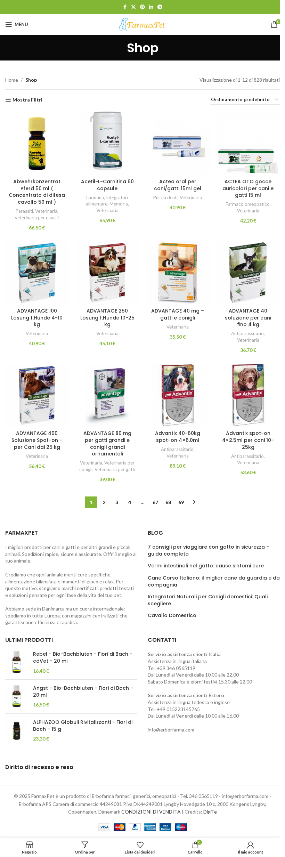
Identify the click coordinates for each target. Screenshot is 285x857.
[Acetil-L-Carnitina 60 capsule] (107, 143)
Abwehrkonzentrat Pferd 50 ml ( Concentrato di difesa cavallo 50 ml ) (37, 191)
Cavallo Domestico (172, 615)
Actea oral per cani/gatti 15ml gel (177, 185)
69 (181, 502)
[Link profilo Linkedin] (151, 7)
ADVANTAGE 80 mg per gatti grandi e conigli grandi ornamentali (107, 443)
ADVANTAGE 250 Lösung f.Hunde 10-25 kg (107, 317)
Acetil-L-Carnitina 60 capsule (107, 185)
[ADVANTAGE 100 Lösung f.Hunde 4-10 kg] (37, 273)
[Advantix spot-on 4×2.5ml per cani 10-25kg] (248, 395)
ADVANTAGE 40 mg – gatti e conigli (177, 314)
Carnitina (95, 197)
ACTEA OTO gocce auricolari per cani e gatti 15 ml (248, 188)
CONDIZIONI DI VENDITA (151, 812)
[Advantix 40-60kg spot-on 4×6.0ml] (178, 395)
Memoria (118, 204)
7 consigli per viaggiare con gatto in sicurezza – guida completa (208, 550)
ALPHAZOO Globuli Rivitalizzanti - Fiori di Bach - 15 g (82, 726)
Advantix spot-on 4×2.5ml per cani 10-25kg (248, 440)
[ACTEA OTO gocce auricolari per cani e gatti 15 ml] (248, 143)
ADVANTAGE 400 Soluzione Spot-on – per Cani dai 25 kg (37, 440)
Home (11, 80)
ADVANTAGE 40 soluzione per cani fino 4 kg (248, 317)
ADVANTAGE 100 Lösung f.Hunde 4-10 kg (37, 317)
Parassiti (24, 211)
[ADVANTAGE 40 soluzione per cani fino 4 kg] (248, 273)
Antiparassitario (247, 333)
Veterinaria (46, 211)
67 (155, 502)
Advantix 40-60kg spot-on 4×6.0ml (177, 437)
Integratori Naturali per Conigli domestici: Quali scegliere (208, 600)
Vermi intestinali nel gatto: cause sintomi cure (206, 566)
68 (168, 502)
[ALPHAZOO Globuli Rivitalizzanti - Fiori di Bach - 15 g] (16, 730)
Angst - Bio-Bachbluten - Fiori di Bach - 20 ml (83, 691)
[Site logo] (142, 24)
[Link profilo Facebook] (125, 7)
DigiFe (210, 812)
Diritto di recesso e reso (39, 767)
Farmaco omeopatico (248, 204)
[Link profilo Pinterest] (142, 7)
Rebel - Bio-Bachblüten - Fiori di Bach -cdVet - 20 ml (82, 657)
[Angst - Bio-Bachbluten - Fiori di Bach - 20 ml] (16, 696)
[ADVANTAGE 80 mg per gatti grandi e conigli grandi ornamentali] (107, 395)
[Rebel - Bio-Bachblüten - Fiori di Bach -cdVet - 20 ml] (16, 662)
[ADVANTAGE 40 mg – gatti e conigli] (178, 273)
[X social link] (133, 7)
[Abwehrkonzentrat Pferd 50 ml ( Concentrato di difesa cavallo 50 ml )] (37, 143)
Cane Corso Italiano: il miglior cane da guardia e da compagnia (214, 581)
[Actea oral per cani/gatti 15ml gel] (178, 143)
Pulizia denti (165, 197)
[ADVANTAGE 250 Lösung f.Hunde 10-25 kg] (107, 273)
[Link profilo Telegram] (159, 7)
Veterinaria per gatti (115, 469)
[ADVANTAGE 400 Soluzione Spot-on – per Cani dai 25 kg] (37, 395)
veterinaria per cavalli (37, 217)
